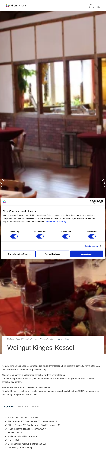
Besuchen (22, 406)
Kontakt (36, 406)
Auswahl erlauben (53, 254)
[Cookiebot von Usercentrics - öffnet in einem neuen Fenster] (91, 202)
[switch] (40, 236)
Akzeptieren (86, 254)
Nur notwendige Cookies (19, 254)
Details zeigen (91, 246)
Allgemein (8, 406)
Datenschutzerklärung (55, 221)
